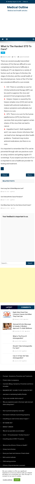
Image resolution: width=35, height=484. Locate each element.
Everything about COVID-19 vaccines (13, 439)
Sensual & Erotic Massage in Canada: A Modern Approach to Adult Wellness (22, 326)
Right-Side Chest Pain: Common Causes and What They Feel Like (22, 314)
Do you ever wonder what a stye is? (13, 398)
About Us (25, 1)
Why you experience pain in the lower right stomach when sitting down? (18, 403)
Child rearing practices (9, 461)
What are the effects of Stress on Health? (15, 445)
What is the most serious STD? (30, 175)
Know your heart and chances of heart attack (16, 453)
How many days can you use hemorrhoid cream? (16, 205)
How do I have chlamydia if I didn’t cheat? (6, 175)
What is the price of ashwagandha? (20, 337)
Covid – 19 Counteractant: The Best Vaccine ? (16, 435)
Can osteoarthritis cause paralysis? (12, 196)
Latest (9, 307)
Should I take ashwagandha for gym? (22, 347)
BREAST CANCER (8, 427)
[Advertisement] (17, 26)
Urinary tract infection (9, 449)
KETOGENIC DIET (8, 423)
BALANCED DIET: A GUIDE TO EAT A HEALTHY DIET (17, 390)
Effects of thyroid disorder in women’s (14, 465)
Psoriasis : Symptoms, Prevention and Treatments (17, 376)
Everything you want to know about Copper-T (16, 418)
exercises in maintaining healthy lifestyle (15, 394)
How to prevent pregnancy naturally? (13, 410)
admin (26, 319)
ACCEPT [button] (17, 479)
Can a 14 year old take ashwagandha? (21, 357)
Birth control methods (9, 457)
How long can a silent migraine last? (12, 188)
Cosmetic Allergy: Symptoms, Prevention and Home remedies (18, 385)
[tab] (9, 307)
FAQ (3, 52)
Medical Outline (17, 7)
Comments (26, 307)
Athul (14, 57)
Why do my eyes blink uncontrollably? (14, 431)
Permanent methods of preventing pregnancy (16, 414)
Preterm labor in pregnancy (11, 380)
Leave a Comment (24, 57)
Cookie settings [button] (7, 480)
